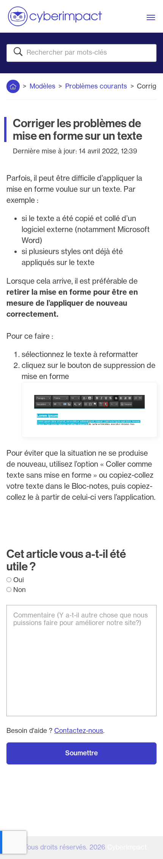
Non (18, 590)
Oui (17, 580)
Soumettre (81, 753)
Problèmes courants (96, 86)
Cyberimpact (127, 847)
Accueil (12, 84)
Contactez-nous (78, 730)
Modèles (42, 86)
